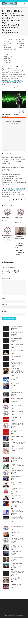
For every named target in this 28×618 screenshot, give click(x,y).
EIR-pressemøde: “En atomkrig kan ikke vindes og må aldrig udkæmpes (18, 495)
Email (4, 305)
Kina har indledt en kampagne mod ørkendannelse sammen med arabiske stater (18, 326)
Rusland (10, 79)
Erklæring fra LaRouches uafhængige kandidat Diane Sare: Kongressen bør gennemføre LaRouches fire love (18, 424)
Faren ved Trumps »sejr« (18, 377)
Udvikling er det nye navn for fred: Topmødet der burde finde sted (18, 350)
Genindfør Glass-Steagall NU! (11, 192)
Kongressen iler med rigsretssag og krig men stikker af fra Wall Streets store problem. (18, 578)
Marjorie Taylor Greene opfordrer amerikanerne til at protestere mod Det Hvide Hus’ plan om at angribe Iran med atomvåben (18, 384)
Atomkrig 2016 (10, 188)
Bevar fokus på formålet (18, 470)
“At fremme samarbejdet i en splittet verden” (18, 436)
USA (21, 80)
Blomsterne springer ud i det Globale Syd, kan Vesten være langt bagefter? (18, 526)
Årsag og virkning (16, 551)
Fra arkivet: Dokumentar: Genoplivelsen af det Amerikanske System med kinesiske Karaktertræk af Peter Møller (18, 392)
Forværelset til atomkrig (18, 338)
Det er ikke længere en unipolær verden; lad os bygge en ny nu (18, 405)
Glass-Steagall (18, 71)
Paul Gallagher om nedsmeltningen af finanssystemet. (18, 557)
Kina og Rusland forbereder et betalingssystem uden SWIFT (18, 448)
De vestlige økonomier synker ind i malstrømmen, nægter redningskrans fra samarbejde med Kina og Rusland (18, 443)
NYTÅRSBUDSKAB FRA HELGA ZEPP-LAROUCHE (18, 482)
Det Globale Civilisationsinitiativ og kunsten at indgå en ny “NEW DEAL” (18, 532)
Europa (11, 71)
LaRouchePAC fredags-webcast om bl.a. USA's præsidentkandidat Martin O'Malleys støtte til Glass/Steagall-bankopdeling (13, 160)
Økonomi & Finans (8, 82)
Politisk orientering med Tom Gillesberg (13, 76)
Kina (9, 75)
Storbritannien (15, 80)
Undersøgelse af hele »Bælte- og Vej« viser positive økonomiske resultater (18, 332)
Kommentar (6, 278)
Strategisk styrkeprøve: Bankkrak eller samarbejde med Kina (18, 417)
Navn (3, 298)
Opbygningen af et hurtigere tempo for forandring (7, 219)
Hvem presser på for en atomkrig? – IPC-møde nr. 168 (18, 344)
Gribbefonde (6, 194)
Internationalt (6, 73)
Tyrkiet (19, 194)
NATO (18, 75)
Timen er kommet (16, 584)
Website (4, 311)
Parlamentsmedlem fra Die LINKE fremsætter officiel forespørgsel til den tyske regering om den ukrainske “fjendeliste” (18, 517)
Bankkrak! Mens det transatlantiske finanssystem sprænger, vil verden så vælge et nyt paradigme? (18, 430)
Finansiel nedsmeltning (15, 190)
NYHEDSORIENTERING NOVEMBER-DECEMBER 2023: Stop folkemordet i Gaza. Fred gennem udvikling (18, 458)
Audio (10, 69)
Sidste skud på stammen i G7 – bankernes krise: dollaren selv (18, 411)
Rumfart (4, 79)
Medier (13, 75)
